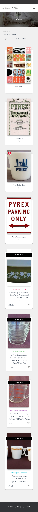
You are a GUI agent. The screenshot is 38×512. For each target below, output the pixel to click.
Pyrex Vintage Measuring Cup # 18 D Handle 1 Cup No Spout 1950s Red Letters (19, 416)
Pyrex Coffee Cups (21, 473)
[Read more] (28, 305)
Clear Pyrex (17, 351)
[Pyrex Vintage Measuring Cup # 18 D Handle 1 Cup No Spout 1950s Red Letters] (19, 391)
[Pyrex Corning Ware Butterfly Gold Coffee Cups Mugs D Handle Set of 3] (19, 451)
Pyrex (14, 289)
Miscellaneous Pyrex (17, 410)
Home (4, 31)
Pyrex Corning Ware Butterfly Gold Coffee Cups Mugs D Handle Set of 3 (19, 478)
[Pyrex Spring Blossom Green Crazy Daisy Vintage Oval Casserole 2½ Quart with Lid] (19, 267)
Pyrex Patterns (21, 289)
